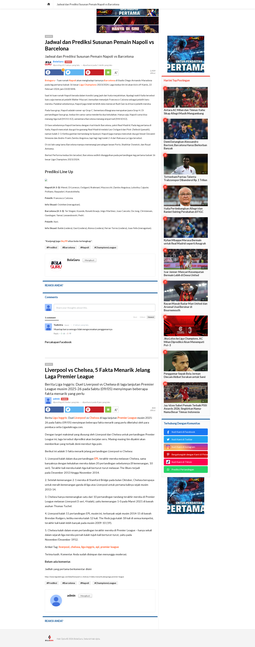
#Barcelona (68, 247)
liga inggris (87, 547)
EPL (96, 458)
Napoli (72, 80)
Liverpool (80, 417)
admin (56, 398)
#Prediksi (52, 247)
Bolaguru (50, 80)
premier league (109, 547)
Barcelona (109, 80)
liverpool (64, 547)
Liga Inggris (60, 417)
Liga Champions (88, 84)
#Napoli (84, 247)
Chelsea (94, 417)
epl (97, 547)
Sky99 (64, 241)
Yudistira (58, 325)
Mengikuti (89, 260)
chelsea (75, 547)
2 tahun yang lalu (80, 325)
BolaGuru (58, 61)
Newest (151, 317)
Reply (56, 333)
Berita (49, 36)
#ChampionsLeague (105, 247)
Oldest (142, 317)
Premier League (127, 417)
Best (135, 317)
